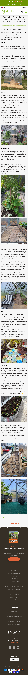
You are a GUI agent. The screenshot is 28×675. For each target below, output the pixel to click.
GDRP (14, 666)
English (13, 659)
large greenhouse (6, 333)
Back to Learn (15, 523)
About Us (14, 570)
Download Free (14, 559)
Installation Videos (14, 621)
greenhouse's (19, 34)
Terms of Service (14, 594)
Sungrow (14, 611)
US (4, 7)
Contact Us (14, 578)
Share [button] (4, 517)
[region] (14, 3)
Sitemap (18, 666)
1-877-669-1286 (22, 7)
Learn (14, 584)
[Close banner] (26, 3)
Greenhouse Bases (14, 624)
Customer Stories (14, 581)
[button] (25, 11)
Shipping (14, 576)
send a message (14, 642)
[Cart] (21, 11)
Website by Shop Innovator (9, 667)
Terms (10, 666)
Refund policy (14, 597)
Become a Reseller (14, 589)
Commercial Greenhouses (14, 616)
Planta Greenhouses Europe (14, 586)
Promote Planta (14, 599)
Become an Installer (14, 592)
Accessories (14, 619)
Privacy (6, 666)
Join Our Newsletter (14, 573)
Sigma (14, 613)
